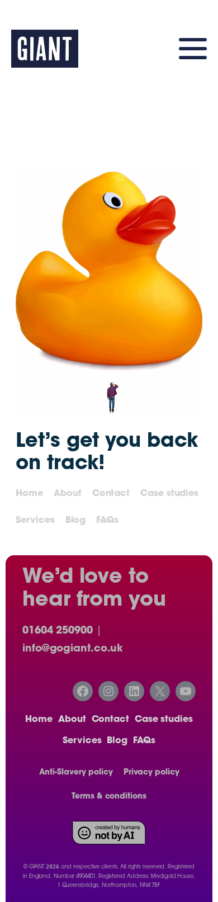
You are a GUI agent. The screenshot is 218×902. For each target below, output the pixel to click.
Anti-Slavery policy (76, 773)
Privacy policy (151, 773)
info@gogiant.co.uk (72, 649)
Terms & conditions (109, 797)
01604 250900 (57, 631)
